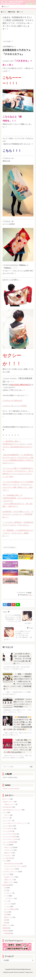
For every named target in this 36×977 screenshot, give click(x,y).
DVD (5, 890)
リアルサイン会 (9, 850)
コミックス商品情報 (9, 842)
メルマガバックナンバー (10, 871)
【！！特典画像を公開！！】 (13, 495)
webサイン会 (8, 847)
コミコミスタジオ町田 (9, 836)
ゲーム (6, 901)
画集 (5, 920)
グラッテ (7, 815)
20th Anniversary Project (12, 863)
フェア (5, 861)
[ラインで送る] (18, 604)
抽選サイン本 (8, 853)
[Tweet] (5, 604)
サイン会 (5, 845)
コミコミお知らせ (8, 828)
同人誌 (6, 912)
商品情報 (5, 885)
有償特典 (5, 931)
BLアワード (6, 799)
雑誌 (5, 922)
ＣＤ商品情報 (7, 933)
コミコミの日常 (7, 831)
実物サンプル (7, 925)
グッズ (29, 592)
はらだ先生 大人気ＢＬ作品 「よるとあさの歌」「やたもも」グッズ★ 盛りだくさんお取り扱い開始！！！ (22, 658)
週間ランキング (9, 882)
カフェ (5, 812)
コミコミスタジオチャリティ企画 (14, 866)
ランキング (6, 874)
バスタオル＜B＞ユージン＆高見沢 (15, 406)
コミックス (7, 904)
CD (5, 888)
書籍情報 (5, 928)
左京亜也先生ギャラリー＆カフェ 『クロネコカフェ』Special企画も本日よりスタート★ (17, 447)
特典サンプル (8, 917)
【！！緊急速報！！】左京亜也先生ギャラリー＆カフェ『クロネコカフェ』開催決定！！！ (18, 533)
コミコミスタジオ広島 (9, 834)
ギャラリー (6, 818)
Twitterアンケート (8, 802)
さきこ (30, 595)
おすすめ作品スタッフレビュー (12, 810)
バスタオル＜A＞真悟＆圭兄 (12, 400)
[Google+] (14, 604)
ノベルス (7, 906)
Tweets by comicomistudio (11, 788)
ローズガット (10, 898)
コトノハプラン (7, 820)
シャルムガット (7, 855)
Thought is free (28, 972)
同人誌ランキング (9, 877)
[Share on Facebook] (9, 604)
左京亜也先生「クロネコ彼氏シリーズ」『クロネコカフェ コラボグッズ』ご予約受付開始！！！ (18, 514)
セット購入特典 (7, 858)
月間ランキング (9, 879)
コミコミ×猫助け (8, 826)
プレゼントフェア (9, 869)
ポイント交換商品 (9, 909)
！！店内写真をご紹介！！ (12, 441)
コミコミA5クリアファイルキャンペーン (15, 823)
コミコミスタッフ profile (10, 839)
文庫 (5, 914)
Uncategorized (7, 807)
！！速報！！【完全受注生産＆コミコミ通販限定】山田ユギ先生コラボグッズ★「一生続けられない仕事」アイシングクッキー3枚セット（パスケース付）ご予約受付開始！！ (18, 681)
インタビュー (8, 893)
